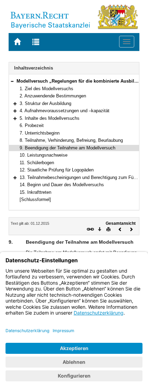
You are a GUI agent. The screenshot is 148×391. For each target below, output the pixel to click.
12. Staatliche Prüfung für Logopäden (57, 169)
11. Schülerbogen (37, 162)
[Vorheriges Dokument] (120, 228)
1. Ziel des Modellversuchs (46, 88)
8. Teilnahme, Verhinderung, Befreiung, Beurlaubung (71, 140)
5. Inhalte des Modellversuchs (50, 118)
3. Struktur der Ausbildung (45, 103)
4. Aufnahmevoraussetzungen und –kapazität (64, 110)
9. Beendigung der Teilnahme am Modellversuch (67, 147)
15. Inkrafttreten (35, 192)
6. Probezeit (32, 125)
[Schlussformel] (35, 199)
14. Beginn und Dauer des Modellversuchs (62, 184)
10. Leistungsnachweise (43, 155)
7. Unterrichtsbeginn (40, 133)
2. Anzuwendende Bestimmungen (53, 95)
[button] (12, 81)
